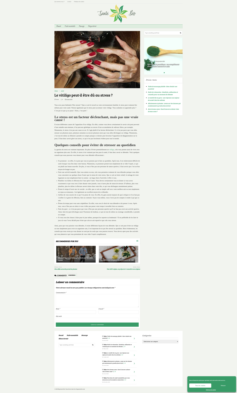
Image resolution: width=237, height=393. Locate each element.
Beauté (58, 26)
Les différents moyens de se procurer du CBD (117, 260)
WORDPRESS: (72, 275)
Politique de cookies (211, 389)
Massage (81, 26)
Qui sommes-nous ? (59, 1)
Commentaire (61, 293)
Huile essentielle (70, 26)
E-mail (101, 309)
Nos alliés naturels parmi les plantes (65, 269)
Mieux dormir (92, 26)
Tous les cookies (200, 385)
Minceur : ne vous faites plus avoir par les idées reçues (75, 259)
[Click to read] (76, 254)
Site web (59, 316)
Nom (58, 309)
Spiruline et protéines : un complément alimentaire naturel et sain (163, 65)
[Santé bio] (118, 22)
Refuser (223, 385)
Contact (69, 1)
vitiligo (111, 149)
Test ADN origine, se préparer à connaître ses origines (123, 269)
